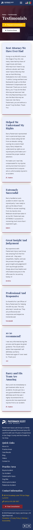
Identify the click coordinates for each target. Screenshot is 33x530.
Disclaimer (5, 518)
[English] (26, 3)
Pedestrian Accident (9, 485)
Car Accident (6, 473)
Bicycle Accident (7, 470)
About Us (5, 446)
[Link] (7, 3)
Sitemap (24, 518)
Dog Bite (5, 479)
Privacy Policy (15, 518)
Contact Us (6, 461)
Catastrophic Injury (8, 476)
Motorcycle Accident (9, 482)
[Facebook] (25, 526)
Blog (3, 455)
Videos (4, 458)
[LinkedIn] (29, 526)
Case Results (6, 452)
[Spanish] (30, 3)
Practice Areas (7, 449)
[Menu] (21, 2)
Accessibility (6, 521)
